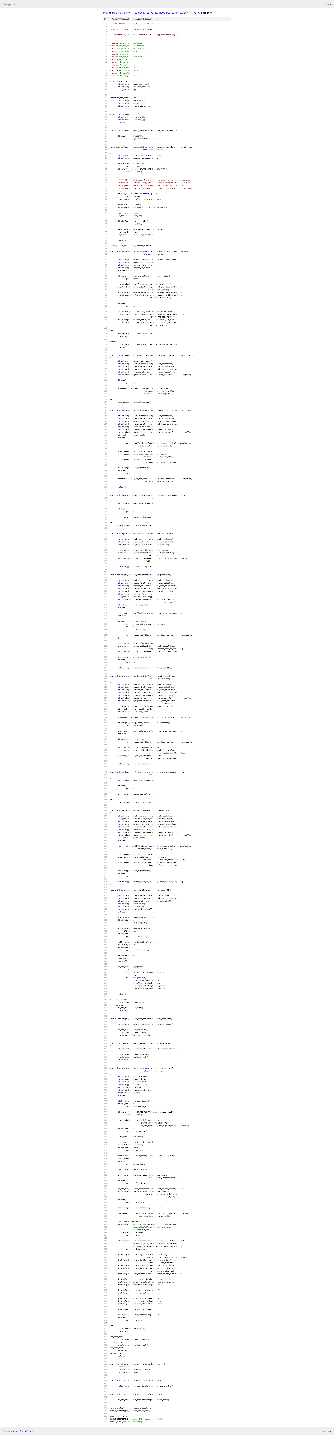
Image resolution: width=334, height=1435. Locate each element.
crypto (195, 12)
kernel (127, 12)
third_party (115, 12)
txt (323, 1431)
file (156, 19)
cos (105, 12)
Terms (30, 1431)
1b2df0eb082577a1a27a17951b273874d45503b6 (159, 12)
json (329, 1431)
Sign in (328, 4)
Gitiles (15, 1431)
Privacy (23, 1431)
